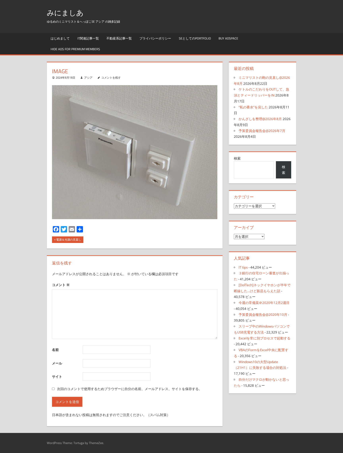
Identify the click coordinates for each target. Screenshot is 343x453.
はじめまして (60, 38)
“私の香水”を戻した (253, 107)
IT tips (243, 267)
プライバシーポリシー (155, 38)
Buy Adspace (228, 38)
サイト (57, 376)
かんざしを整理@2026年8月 (260, 119)
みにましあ (65, 12)
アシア (88, 77)
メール (57, 363)
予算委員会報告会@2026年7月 (262, 130)
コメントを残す (111, 77)
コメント (61, 284)
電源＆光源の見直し (68, 240)
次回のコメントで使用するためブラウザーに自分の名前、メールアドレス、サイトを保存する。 (129, 388)
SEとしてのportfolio (195, 38)
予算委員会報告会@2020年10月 (263, 314)
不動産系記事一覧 (119, 38)
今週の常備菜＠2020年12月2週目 (264, 302)
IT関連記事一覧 (88, 38)
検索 (237, 158)
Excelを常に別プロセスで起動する (264, 338)
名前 (55, 349)
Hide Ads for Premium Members (75, 49)
